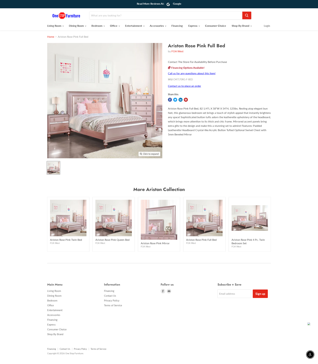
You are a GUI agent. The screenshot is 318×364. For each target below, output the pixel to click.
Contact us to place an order (184, 85)
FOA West (177, 51)
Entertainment (134, 25)
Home (50, 36)
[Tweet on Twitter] (175, 100)
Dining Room (76, 25)
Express (193, 25)
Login (267, 25)
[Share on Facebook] (170, 100)
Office (114, 25)
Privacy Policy (111, 300)
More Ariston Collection (159, 189)
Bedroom (97, 25)
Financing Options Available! (188, 67)
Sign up (260, 293)
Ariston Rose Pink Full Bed (201, 239)
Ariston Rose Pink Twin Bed (66, 239)
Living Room (54, 25)
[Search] (246, 15)
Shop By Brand (241, 25)
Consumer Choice (215, 25)
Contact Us (110, 295)
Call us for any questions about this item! (191, 73)
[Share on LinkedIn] (181, 100)
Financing (177, 25)
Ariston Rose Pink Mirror (155, 243)
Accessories (157, 25)
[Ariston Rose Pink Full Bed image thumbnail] (53, 167)
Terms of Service (113, 305)
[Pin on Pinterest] (186, 100)
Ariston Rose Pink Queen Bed (112, 239)
